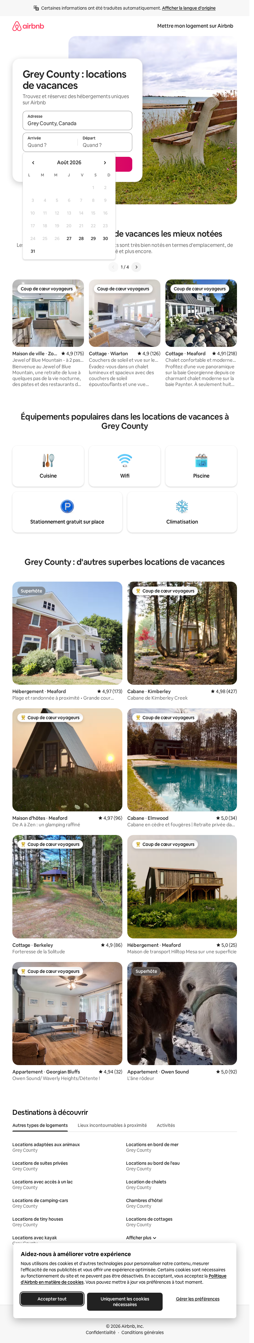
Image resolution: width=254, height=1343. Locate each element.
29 (93, 238)
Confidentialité (101, 1332)
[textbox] (50, 145)
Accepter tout (52, 1299)
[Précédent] (113, 267)
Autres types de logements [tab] (40, 1125)
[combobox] (77, 123)
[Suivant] (136, 267)
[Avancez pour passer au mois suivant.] (105, 163)
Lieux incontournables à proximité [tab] (112, 1125)
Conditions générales (142, 1332)
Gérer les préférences (197, 1299)
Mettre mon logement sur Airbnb (195, 26)
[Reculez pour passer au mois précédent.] (33, 163)
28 (81, 238)
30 (105, 238)
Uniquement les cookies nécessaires (124, 1301)
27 (69, 238)
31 (33, 251)
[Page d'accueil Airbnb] (28, 26)
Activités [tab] (166, 1125)
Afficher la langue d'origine (189, 8)
